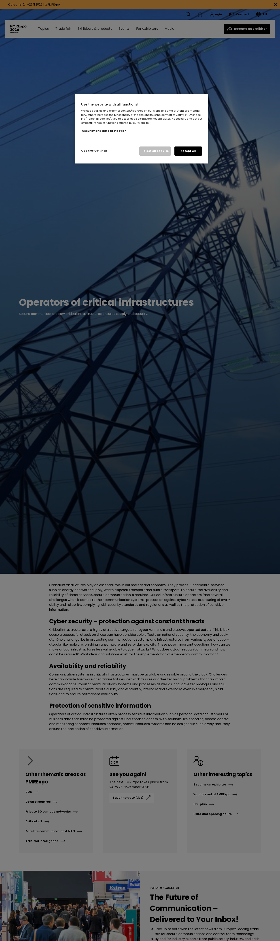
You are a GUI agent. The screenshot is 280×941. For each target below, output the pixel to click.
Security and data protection (104, 131)
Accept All (188, 151)
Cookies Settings (94, 151)
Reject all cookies (155, 151)
